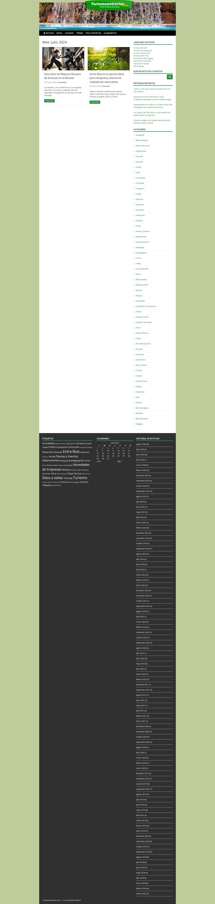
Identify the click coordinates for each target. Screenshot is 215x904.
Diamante (140, 204)
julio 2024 (140, 559)
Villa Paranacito (142, 418)
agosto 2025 (141, 496)
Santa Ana (140, 354)
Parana (138, 311)
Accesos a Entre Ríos (142, 53)
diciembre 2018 (142, 836)
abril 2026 (140, 460)
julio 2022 (140, 653)
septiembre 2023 (143, 606)
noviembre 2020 (142, 731)
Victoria (139, 402)
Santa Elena (140, 360)
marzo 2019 (141, 820)
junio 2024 (140, 564)
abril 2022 (140, 669)
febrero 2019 (141, 825)
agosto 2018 (141, 857)
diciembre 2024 (142, 533)
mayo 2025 (140, 512)
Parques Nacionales (144, 322)
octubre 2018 (141, 846)
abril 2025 (140, 517)
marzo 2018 (141, 883)
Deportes (139, 199)
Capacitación (141, 151)
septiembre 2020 (143, 742)
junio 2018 (140, 867)
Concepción (140, 178)
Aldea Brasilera (142, 140)
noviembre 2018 (142, 841)
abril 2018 (140, 878)
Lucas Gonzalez (142, 269)
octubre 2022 (141, 637)
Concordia (140, 183)
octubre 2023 (141, 601)
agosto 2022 (141, 648)
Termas (79, 33)
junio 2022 (140, 658)
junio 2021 (140, 700)
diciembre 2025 (142, 475)
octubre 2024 (141, 543)
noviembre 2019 (142, 778)
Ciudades (69, 33)
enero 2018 (140, 893)
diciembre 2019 (142, 773)
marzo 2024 (141, 575)
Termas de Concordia (142, 61)
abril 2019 (140, 815)
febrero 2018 (141, 888)
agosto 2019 (141, 794)
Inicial (59, 33)
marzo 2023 (141, 622)
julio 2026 (140, 449)
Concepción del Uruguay (143, 58)
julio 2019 (140, 799)
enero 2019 (140, 831)
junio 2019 (140, 805)
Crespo (138, 194)
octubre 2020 (141, 737)
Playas (138, 338)
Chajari (138, 167)
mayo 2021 (140, 705)
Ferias (138, 226)
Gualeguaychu (141, 253)
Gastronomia (141, 236)
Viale (137, 397)
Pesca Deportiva (93, 33)
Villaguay (139, 424)
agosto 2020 (141, 747)
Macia (138, 274)
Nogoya (139, 295)
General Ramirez (142, 242)
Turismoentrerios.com (51, 900)
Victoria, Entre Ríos (141, 56)
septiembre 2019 (143, 789)
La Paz (138, 258)
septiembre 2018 (143, 852)
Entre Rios (106, 86)
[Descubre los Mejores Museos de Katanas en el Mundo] (63, 58)
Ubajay (138, 386)
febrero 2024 (141, 580)
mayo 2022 (140, 663)
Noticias (50, 33)
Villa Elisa (139, 413)
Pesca (138, 327)
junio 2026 (140, 454)
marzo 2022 (141, 674)
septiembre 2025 (143, 491)
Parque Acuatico (142, 317)
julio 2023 (140, 616)
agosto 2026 (141, 444)
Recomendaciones (143, 343)
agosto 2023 (141, 611)
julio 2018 (140, 862)
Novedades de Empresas (146, 306)
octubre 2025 (141, 486)
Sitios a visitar (141, 365)
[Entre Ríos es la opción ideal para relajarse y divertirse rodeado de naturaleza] (109, 58)
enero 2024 (140, 585)
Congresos (140, 188)
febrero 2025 (141, 528)
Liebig (138, 263)
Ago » (119, 461)
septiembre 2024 (143, 548)
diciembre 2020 (142, 726)
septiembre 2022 (143, 643)
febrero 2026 (141, 470)
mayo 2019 (140, 810)
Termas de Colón (140, 48)
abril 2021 (140, 710)
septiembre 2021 (143, 690)
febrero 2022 (141, 679)
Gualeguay (140, 247)
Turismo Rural (141, 381)
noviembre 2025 (142, 481)
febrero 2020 (141, 763)
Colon (138, 172)
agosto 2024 (141, 554)
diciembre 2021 (142, 684)
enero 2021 (140, 721)
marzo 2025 (141, 522)
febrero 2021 (141, 716)
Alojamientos (110, 33)
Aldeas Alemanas (143, 145)
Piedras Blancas (142, 333)
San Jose (139, 349)
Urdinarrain (140, 392)
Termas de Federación (143, 50)
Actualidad (140, 135)
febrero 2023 (141, 627)
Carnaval (139, 156)
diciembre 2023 (142, 590)
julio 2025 (140, 501)
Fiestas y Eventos (143, 231)
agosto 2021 (141, 695)
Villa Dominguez (142, 408)
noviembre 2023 (142, 595)
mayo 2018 (140, 873)
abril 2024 (140, 569)
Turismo (139, 376)
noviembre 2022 (142, 632)
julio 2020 (140, 752)
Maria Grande (141, 279)
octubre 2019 (141, 784)
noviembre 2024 (142, 538)
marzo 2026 (141, 465)
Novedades (62, 82)
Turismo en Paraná (141, 63)
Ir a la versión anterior (72, 900)
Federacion (140, 215)
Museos (139, 290)
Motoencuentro (142, 285)
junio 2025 (140, 507)
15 (98, 453)
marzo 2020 (141, 758)
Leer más (49, 101)
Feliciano (139, 220)
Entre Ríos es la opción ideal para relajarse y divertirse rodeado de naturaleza (107, 78)
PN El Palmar (139, 66)
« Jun (99, 461)
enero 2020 (140, 768)
